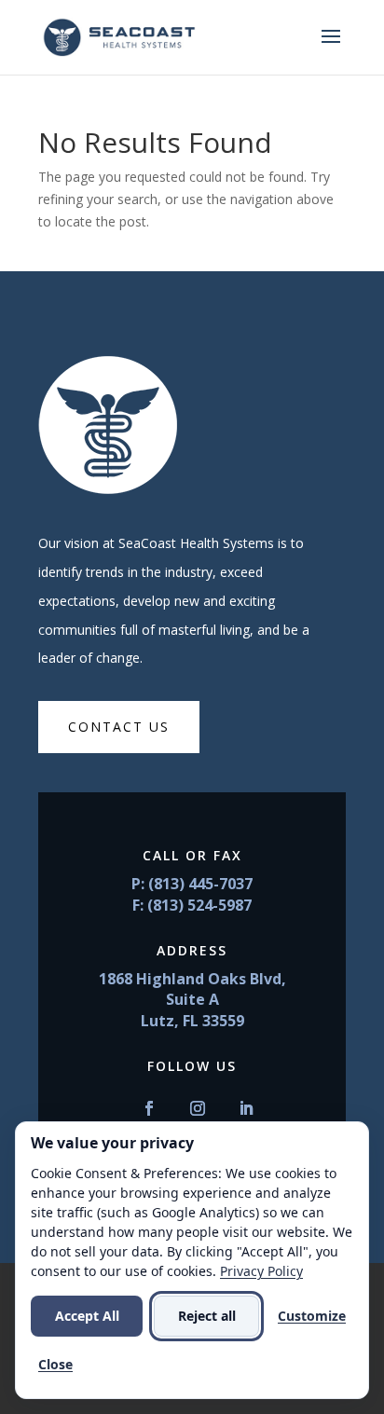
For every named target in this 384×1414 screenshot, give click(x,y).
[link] (119, 36)
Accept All (87, 1316)
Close (55, 1364)
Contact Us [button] (119, 726)
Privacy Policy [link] (261, 1271)
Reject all (207, 1316)
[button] (331, 48)
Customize (312, 1316)
